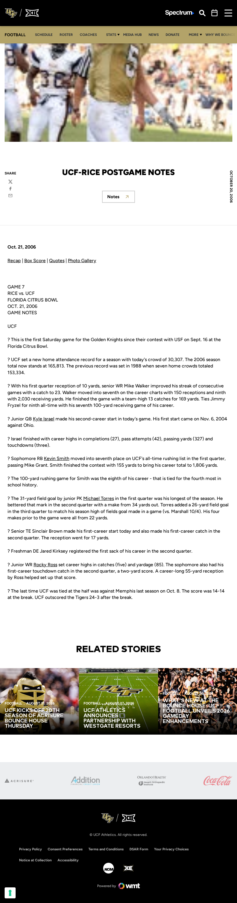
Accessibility (68, 860)
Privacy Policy (30, 849)
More (194, 35)
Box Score (35, 260)
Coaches (88, 35)
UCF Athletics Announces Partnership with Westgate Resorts (112, 718)
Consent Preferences (65, 849)
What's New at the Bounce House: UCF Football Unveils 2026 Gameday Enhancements (196, 711)
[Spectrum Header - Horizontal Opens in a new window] (179, 13)
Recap (14, 260)
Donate (174, 34)
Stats (111, 35)
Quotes (56, 260)
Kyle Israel (43, 419)
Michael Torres (98, 498)
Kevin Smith (56, 458)
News (154, 35)
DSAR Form (138, 849)
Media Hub (134, 34)
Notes (121, 198)
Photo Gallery (82, 260)
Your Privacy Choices (171, 849)
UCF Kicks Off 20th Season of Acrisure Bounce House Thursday (34, 718)
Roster (66, 35)
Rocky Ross (45, 564)
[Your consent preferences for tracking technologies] (10, 892)
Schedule (44, 35)
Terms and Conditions (106, 849)
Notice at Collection (35, 860)
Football (13, 703)
